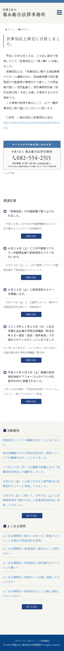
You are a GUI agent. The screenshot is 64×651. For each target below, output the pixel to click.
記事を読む (31, 236)
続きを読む (32, 515)
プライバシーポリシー (26, 640)
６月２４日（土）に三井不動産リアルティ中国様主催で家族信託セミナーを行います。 (31, 252)
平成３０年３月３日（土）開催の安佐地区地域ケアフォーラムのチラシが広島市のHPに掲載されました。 (31, 376)
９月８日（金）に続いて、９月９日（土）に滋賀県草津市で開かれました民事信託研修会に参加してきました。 (31, 500)
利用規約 (44, 640)
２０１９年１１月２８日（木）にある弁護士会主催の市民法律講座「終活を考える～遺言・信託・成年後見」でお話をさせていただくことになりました (31, 333)
